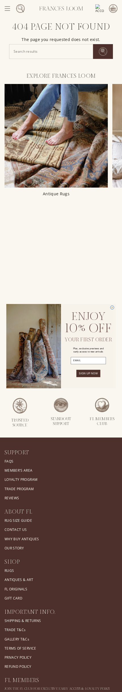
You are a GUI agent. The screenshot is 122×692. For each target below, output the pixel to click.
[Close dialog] (112, 307)
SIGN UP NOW (88, 373)
